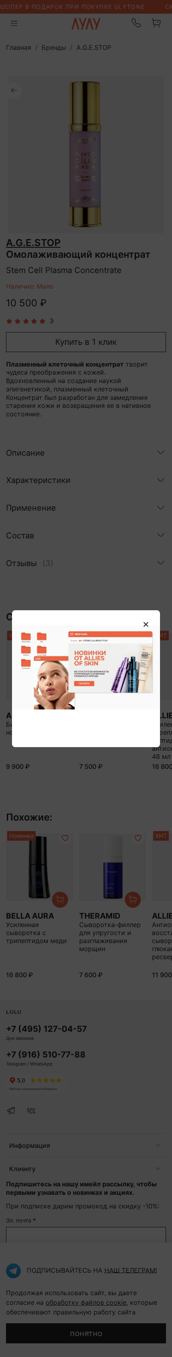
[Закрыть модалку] (146, 625)
